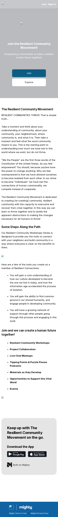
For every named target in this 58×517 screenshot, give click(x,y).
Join (44, 4)
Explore (29, 82)
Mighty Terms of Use (18, 513)
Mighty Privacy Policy (39, 513)
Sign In (52, 4)
